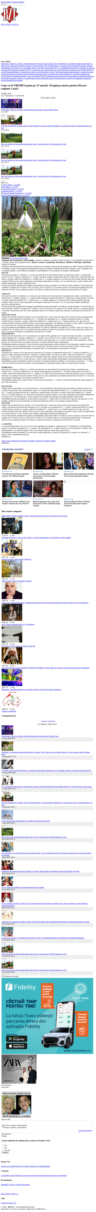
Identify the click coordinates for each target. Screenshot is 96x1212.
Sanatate (54, 1176)
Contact (14, 2)
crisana (8, 441)
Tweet (12, 258)
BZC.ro (10, 24)
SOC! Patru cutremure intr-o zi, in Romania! (18, 624)
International (45, 1176)
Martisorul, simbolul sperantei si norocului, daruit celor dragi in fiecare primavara (31, 689)
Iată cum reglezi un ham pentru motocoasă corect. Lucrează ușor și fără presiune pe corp (43, 74)
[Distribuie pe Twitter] (4, 114)
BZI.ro (13, 1185)
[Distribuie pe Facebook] (2, 114)
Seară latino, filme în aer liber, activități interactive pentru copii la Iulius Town (29, 64)
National (37, 1176)
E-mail (25, 258)
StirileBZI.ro (5, 1185)
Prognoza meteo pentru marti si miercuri (16, 559)
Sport (32, 1176)
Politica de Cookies (22, 1166)
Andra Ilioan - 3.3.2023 (9, 187)
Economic (25, 1176)
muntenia (46, 441)
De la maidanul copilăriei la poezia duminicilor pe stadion (23, 887)
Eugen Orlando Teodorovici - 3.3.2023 (15, 195)
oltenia (53, 441)
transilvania (16, 441)
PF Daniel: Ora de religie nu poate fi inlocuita (18, 646)
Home (3, 2)
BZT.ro (3, 24)
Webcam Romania (23, 1185)
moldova (32, 441)
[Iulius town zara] (19, 1083)
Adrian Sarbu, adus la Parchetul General (16, 581)
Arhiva (8, 2)
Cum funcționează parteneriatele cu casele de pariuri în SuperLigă (26, 821)
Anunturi (21, 2)
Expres (12, 1176)
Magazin (18, 1176)
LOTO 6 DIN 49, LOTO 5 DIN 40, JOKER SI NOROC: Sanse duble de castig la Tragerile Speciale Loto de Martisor (45, 668)
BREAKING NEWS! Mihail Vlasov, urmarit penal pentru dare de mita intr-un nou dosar (34, 516)
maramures (25, 441)
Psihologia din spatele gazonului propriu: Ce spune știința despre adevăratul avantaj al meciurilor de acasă (47, 77)
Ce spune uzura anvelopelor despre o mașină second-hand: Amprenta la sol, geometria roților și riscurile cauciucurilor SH (46, 67)
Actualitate (5, 1176)
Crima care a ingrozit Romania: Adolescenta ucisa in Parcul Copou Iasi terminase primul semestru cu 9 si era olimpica (45, 603)
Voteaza (5, 1152)
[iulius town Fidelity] (47, 1053)
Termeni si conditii (8, 1166)
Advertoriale (62, 1176)
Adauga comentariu (9, 711)
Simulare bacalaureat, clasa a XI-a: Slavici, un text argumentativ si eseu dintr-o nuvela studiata (36, 538)
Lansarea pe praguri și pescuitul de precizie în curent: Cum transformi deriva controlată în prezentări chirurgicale (43, 938)
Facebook (18, 258)
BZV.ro (16, 24)
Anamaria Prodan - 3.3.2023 (11, 191)
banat (4, 441)
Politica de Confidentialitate (40, 1166)
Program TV (12, 1203)
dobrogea (39, 441)
